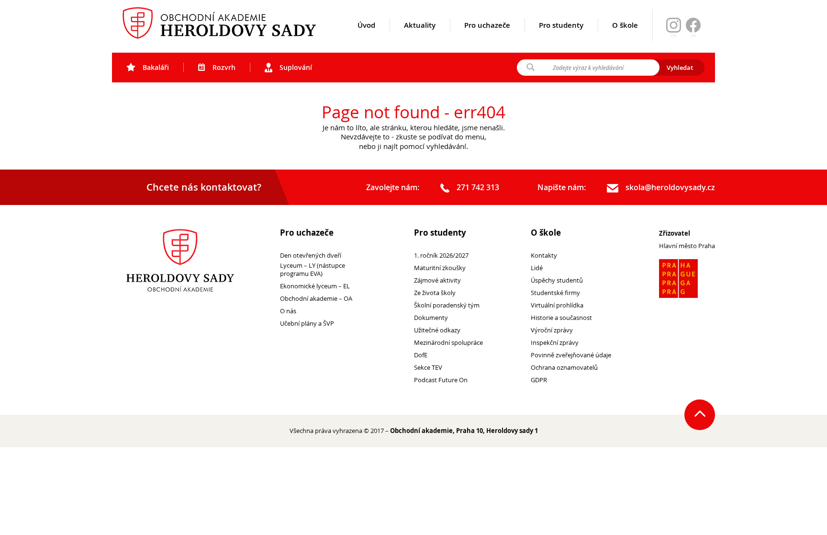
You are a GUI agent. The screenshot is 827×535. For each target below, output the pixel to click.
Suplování (295, 67)
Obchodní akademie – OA (316, 299)
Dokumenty (431, 318)
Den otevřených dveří (310, 255)
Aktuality (420, 25)
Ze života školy (435, 293)
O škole (625, 25)
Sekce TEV (428, 368)
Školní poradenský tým (447, 305)
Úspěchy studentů (557, 280)
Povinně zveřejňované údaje (571, 355)
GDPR (539, 380)
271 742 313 (478, 187)
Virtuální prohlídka (557, 305)
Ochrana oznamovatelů (564, 368)
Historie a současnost (561, 318)
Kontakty (544, 255)
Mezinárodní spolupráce (448, 343)
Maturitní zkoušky (440, 268)
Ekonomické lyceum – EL (315, 286)
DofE (420, 355)
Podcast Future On (441, 380)
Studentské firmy (555, 293)
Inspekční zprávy (555, 343)
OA (693, 36)
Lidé (537, 268)
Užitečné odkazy (437, 330)
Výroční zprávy (552, 330)
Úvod (366, 25)
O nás (288, 311)
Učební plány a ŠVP (307, 323)
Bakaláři (156, 67)
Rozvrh (223, 67)
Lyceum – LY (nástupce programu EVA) (312, 270)
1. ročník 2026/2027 (441, 255)
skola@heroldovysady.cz (670, 187)
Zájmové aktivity (437, 280)
